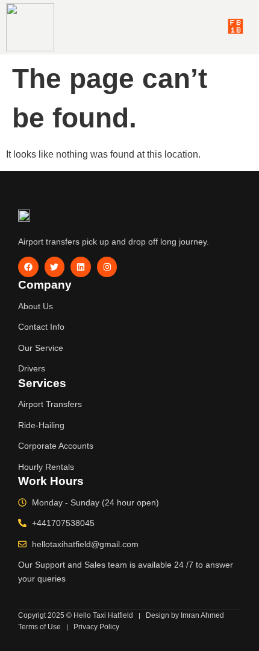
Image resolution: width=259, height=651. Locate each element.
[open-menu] (235, 27)
